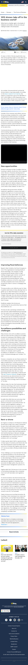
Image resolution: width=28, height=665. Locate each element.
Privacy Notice (19, 253)
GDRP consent (14, 646)
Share (4, 52)
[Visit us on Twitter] (10, 620)
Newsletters (14, 644)
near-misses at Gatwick (9, 374)
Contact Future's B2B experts (14, 652)
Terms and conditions (14, 633)
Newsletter (24, 52)
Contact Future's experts (14, 626)
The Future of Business (20, 12)
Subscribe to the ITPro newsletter (16, 5)
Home (2, 12)
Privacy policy (14, 636)
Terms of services (17, 252)
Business (9, 12)
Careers (14, 649)
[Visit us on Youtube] (15, 620)
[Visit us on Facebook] (6, 620)
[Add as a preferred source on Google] (5, 610)
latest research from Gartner (12, 94)
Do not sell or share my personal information (14, 654)
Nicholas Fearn (6, 30)
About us (14, 628)
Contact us (14, 631)
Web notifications (14, 639)
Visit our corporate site (19, 606)
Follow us (17, 52)
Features (25, 30)
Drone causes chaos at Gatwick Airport (11, 107)
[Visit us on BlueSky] (18, 620)
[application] (14, 153)
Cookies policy (14, 641)
